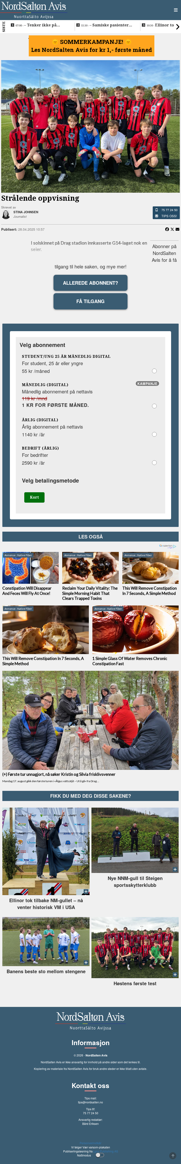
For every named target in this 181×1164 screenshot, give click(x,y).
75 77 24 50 (169, 210)
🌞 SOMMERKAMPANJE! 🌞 (92, 42)
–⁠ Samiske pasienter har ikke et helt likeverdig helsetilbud (107, 25)
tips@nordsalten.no (90, 1102)
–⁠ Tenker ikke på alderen (36, 25)
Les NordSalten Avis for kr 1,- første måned (91, 50)
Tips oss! (169, 216)
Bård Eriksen (90, 1124)
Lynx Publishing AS (105, 1151)
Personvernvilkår (90, 1143)
